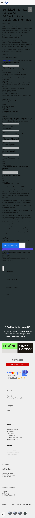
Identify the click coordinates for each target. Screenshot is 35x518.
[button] (2, 2)
